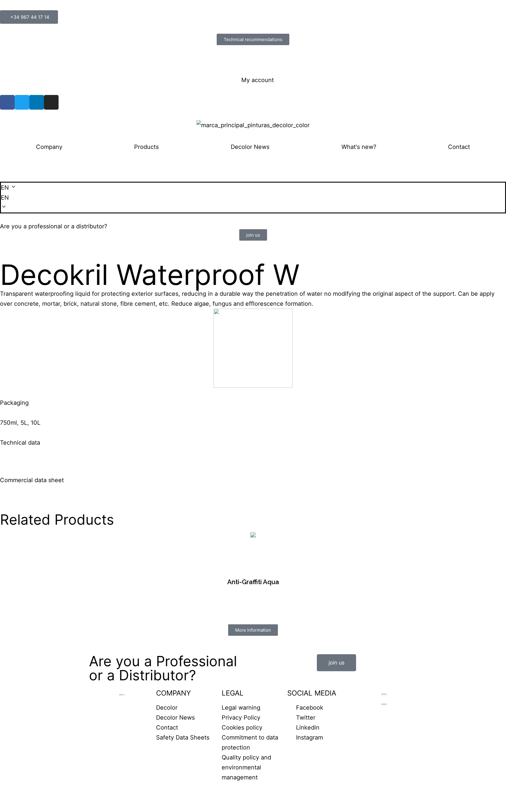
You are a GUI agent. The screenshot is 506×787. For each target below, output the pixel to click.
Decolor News (250, 146)
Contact (459, 146)
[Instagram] (51, 102)
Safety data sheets (26, 60)
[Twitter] (22, 102)
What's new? (358, 146)
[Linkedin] (36, 102)
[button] (253, 198)
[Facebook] (7, 102)
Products (146, 146)
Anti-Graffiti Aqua (253, 582)
